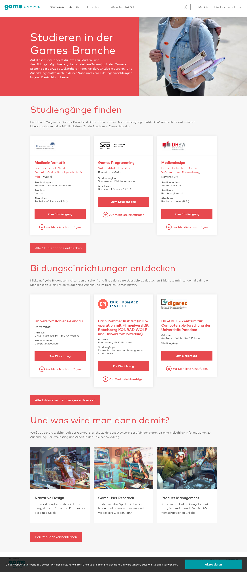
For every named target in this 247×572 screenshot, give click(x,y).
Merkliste (204, 7)
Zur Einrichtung (60, 356)
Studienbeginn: (44, 182)
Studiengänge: (43, 340)
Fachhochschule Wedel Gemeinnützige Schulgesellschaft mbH (58, 172)
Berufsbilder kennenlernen (56, 537)
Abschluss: (41, 198)
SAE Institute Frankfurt (115, 168)
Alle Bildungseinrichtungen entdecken (65, 400)
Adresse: (40, 332)
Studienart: (41, 190)
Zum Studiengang (60, 214)
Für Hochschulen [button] (226, 7)
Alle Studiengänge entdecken (58, 248)
